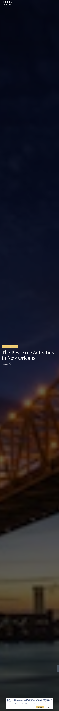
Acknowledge (40, 707)
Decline (48, 707)
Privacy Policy (44, 701)
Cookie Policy (39, 701)
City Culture (6, 347)
